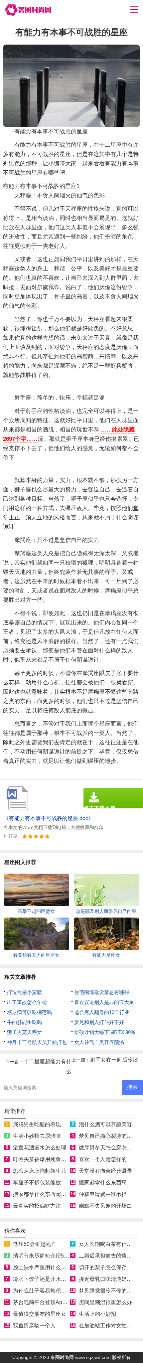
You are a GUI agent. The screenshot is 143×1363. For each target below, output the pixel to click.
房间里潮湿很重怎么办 (105, 1302)
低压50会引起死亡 (34, 1244)
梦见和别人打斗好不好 (99, 1022)
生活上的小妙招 (97, 1314)
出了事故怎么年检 (27, 1002)
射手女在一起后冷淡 (114, 1060)
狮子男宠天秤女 (24, 1032)
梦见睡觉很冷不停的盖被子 (111, 1290)
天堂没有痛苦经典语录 (105, 1171)
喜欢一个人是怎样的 (103, 1159)
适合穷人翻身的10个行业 (101, 1012)
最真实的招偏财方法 (37, 1206)
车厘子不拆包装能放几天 (42, 1182)
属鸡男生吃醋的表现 (37, 1124)
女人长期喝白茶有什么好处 (111, 1244)
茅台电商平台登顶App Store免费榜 (54, 1302)
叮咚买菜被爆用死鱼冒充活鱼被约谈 (55, 1159)
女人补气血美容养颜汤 (99, 1042)
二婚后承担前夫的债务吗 (108, 1256)
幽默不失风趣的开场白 (105, 1206)
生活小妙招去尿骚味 (37, 1136)
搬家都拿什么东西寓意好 (108, 1182)
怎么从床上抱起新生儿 (39, 1171)
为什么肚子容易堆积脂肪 (42, 1290)
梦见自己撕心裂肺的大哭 (108, 1136)
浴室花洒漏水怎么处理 (39, 1147)
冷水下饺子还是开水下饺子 (45, 1279)
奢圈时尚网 (62, 1357)
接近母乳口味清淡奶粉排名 (111, 1279)
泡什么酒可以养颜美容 (105, 1124)
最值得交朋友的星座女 (39, 1314)
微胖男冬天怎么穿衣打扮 (108, 1147)
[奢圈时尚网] (27, 10)
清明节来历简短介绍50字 (42, 1256)
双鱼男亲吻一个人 (34, 1325)
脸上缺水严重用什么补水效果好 (50, 1267)
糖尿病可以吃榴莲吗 (29, 1012)
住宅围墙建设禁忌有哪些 (101, 992)
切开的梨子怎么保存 (103, 1267)
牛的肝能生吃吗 (24, 1022)
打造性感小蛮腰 (24, 992)
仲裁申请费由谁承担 (103, 1194)
